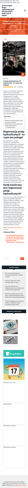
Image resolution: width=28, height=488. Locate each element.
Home (11, 27)
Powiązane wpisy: (11, 127)
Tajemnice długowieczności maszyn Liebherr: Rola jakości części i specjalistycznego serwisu (14, 302)
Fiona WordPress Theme (19, 485)
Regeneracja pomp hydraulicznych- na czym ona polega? (14, 121)
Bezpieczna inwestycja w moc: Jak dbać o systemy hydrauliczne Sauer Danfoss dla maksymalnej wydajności (15, 295)
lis (23, 74)
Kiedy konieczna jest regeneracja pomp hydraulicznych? (13, 124)
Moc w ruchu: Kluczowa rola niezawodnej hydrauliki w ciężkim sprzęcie (14, 275)
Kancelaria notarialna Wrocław (15, 238)
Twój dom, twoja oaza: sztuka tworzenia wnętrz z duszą (12, 281)
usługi (15, 27)
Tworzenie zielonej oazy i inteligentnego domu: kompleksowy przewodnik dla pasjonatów (14, 288)
